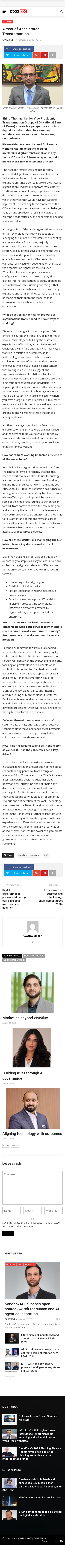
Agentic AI (10, 1264)
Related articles (12, 956)
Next (14, 1146)
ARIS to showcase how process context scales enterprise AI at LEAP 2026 (40, 1353)
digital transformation (28, 855)
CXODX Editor (9, 40)
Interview (7, 22)
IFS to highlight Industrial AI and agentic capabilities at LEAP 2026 (40, 1338)
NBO (46, 855)
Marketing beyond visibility (25, 1018)
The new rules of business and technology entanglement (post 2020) (51, 897)
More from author (34, 956)
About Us (46, 1541)
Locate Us (58, 1541)
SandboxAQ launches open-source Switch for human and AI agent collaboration (32, 1309)
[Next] (12, 1378)
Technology (30, 1264)
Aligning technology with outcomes (32, 1133)
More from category (14, 960)
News (20, 1264)
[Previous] (7, 1378)
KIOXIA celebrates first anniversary (40, 1497)
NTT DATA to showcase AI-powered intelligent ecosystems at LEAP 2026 (40, 1367)
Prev (7, 1146)
